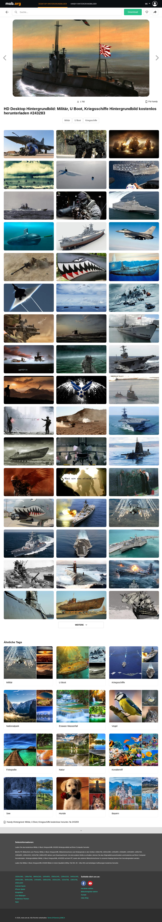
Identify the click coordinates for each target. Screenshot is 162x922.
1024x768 (65, 880)
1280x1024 (65, 876)
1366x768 (28, 876)
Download (133, 12)
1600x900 (46, 876)
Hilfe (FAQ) (84, 898)
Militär (67, 120)
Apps (17, 902)
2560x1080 (19, 880)
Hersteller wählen (87, 888)
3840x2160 (37, 876)
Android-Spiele (20, 886)
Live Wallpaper (20, 896)
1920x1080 (19, 876)
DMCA (62, 918)
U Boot (78, 120)
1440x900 (37, 880)
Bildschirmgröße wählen (89, 892)
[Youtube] (91, 885)
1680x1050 (47, 880)
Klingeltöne (19, 892)
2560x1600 (19, 883)
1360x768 (73, 880)
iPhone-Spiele (20, 889)
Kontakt (83, 895)
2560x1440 (55, 876)
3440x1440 (74, 876)
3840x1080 (29, 880)
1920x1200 (56, 880)
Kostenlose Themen (22, 899)
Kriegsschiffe (91, 120)
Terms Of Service (53, 918)
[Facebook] (84, 885)
